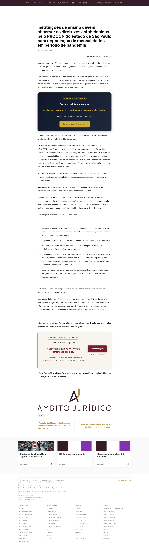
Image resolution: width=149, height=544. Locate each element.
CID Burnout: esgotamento (72, 454)
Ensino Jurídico (79, 529)
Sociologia (22, 538)
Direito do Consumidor (54, 517)
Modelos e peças (24, 535)
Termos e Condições (124, 480)
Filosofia (105, 529)
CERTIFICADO (82, 3)
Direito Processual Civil (26, 526)
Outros (77, 535)
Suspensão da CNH (81, 538)
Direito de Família (80, 514)
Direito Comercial (108, 511)
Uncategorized (23, 541)
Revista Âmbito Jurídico (35, 3)
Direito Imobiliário (80, 520)
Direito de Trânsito (109, 514)
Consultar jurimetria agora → (74, 124)
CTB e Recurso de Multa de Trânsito (114, 508)
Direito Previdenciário (81, 523)
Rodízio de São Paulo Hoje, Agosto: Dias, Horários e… (33, 455)
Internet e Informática (25, 532)
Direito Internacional (109, 520)
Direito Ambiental (52, 511)
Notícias (51, 3)
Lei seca (49, 532)
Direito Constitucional (25, 514)
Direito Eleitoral (23, 520)
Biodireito (78, 505)
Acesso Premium (52, 505)
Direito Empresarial (53, 520)
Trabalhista (106, 538)
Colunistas (50, 508)
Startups (49, 538)
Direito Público (79, 526)
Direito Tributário (108, 526)
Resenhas (106, 535)
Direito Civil (78, 511)
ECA (48, 529)
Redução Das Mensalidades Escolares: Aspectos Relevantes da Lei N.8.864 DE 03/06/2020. (54, 425)
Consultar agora (97, 349)
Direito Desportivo (24, 517)
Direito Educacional (109, 517)
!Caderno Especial (24, 505)
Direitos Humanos (24, 529)
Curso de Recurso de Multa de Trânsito (106, 3)
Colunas (21, 508)
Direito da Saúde (52, 514)
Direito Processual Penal (54, 526)
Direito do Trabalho (81, 517)
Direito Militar (23, 523)
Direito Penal (51, 523)
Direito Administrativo (25, 511)
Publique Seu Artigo (66, 3)
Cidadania (106, 505)
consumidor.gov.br (90, 173)
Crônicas (77, 508)
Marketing (78, 532)
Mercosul (106, 532)
